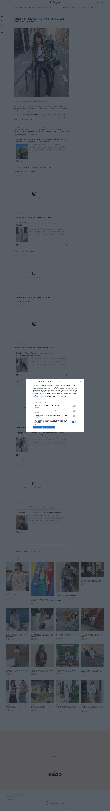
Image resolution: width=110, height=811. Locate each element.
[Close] (80, 382)
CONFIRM (44, 427)
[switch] (74, 406)
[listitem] (55, 402)
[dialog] (55, 405)
